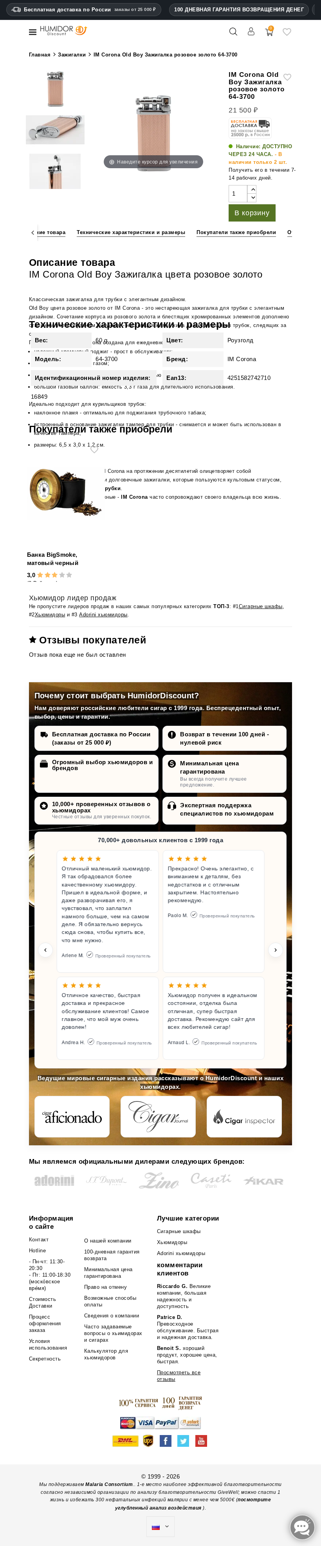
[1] (40, 575)
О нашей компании (108, 1241)
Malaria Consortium (109, 1484)
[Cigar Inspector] (244, 1116)
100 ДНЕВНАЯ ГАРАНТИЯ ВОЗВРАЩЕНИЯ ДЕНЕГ (239, 10)
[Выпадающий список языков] (160, 1527)
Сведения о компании (111, 1316)
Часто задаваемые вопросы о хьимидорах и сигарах (113, 1333)
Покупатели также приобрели (236, 232)
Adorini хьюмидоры (103, 615)
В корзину (251, 213)
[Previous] (33, 232)
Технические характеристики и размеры (131, 232)
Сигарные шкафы (261, 606)
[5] (69, 575)
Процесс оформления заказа (45, 1323)
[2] (47, 575)
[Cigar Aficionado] (72, 1116)
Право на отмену (105, 1287)
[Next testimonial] (275, 950)
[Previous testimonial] (45, 950)
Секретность (45, 1359)
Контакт (39, 1240)
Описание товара (42, 232)
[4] (62, 575)
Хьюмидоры (50, 615)
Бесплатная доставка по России (90, 10)
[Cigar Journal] (158, 1116)
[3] (55, 575)
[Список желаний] (287, 34)
